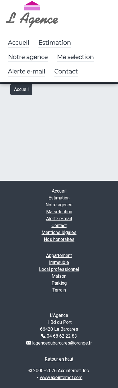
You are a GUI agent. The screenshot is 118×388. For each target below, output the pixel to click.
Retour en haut (59, 359)
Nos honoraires (59, 239)
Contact (66, 71)
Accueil (18, 42)
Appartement (59, 255)
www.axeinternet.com (61, 377)
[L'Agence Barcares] (32, 14)
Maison (59, 276)
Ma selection (75, 56)
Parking (59, 283)
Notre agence (28, 56)
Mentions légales (59, 232)
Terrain (59, 290)
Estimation (54, 42)
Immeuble (59, 262)
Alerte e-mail (26, 71)
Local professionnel (59, 269)
